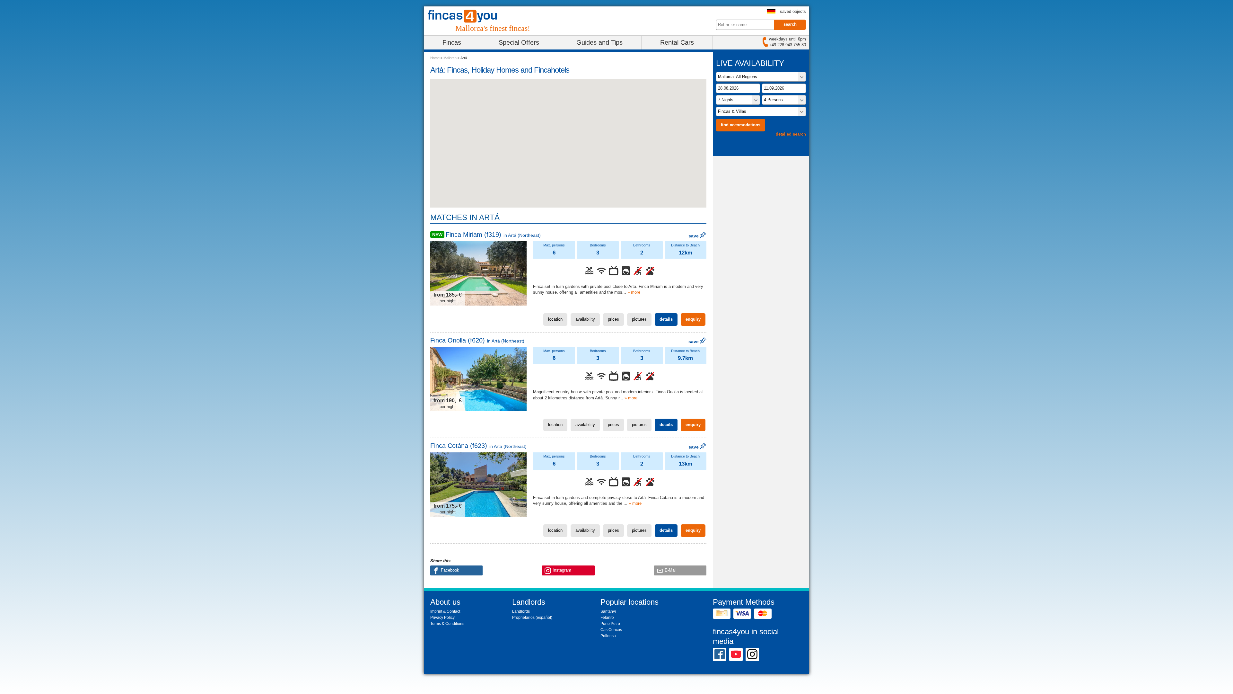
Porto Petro (610, 623)
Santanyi (608, 611)
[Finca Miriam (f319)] (478, 273)
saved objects (793, 11)
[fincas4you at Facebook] (719, 654)
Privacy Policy (442, 617)
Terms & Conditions (447, 623)
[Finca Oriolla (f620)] (478, 379)
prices (613, 319)
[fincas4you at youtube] (736, 654)
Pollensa (608, 636)
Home (435, 58)
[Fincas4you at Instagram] (752, 654)
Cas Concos (611, 629)
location (555, 319)
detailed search (791, 134)
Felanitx (607, 617)
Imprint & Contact (445, 611)
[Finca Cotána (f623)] (478, 484)
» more (633, 292)
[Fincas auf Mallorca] (466, 16)
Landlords (521, 611)
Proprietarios (523, 617)
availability (585, 319)
